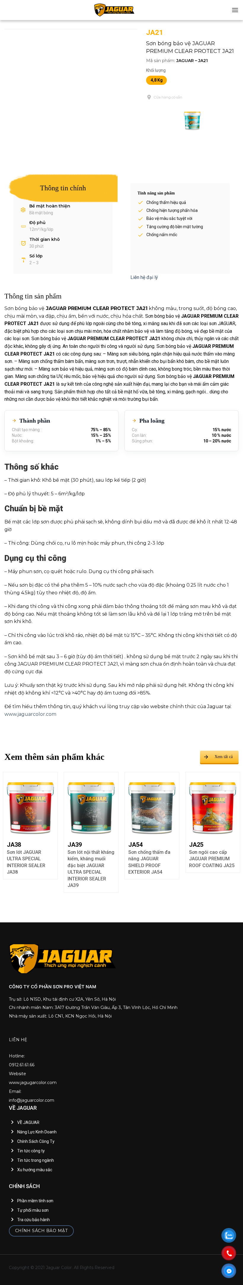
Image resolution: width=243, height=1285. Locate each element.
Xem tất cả (224, 757)
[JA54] (91, 804)
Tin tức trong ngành (35, 1160)
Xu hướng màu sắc (34, 1169)
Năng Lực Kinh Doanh (37, 1132)
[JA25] (152, 804)
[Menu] (235, 10)
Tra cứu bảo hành (33, 1219)
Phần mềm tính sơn (35, 1200)
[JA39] (30, 804)
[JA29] (213, 804)
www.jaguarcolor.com (30, 714)
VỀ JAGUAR (28, 1122)
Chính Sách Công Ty (36, 1141)
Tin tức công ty (31, 1150)
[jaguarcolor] (114, 10)
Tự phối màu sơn (33, 1210)
